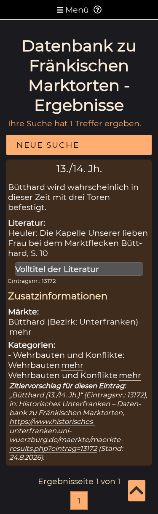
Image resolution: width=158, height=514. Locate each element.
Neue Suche (47, 145)
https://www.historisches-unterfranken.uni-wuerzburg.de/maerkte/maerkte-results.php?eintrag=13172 (66, 435)
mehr (20, 332)
